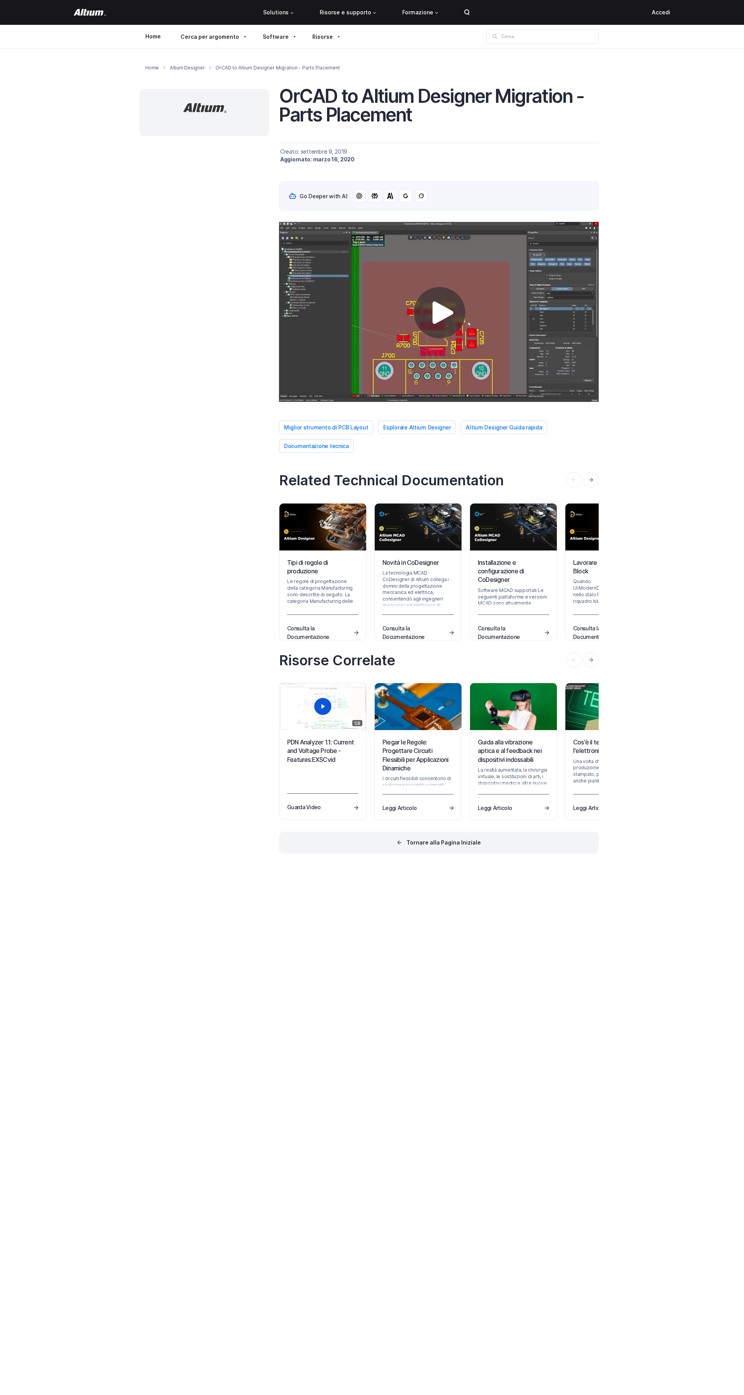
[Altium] (90, 12)
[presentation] (591, 480)
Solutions (276, 12)
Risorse (322, 36)
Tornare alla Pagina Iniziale (443, 842)
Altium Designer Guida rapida (504, 427)
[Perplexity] (375, 196)
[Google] (406, 196)
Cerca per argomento (210, 36)
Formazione (417, 12)
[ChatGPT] (359, 196)
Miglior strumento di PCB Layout (326, 427)
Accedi (661, 12)
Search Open (466, 12)
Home (153, 36)
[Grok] (421, 196)
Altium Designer (187, 68)
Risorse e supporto (345, 12)
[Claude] (390, 196)
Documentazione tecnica (316, 446)
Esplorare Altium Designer (417, 427)
